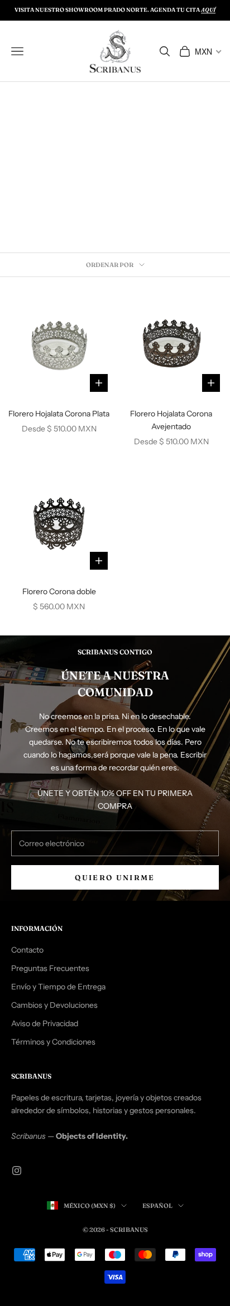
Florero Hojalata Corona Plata (58, 414)
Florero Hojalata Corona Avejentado (171, 420)
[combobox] (207, 51)
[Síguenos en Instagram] (16, 1170)
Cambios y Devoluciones (54, 1005)
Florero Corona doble (59, 591)
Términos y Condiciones (53, 1042)
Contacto (27, 950)
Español (157, 1206)
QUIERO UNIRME (115, 877)
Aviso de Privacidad (44, 1023)
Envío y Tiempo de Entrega (58, 987)
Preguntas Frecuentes (50, 968)
